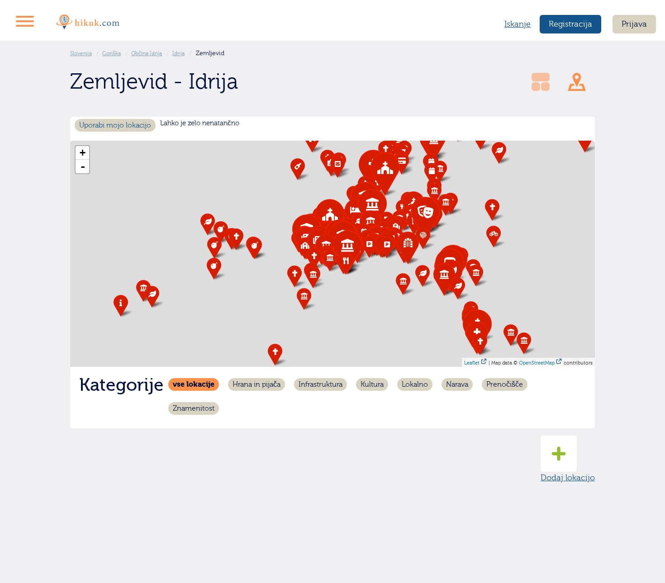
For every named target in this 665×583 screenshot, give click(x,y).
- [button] (83, 166)
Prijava (634, 24)
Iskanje (517, 24)
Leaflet (472, 363)
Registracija (570, 24)
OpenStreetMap (537, 363)
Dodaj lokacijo (568, 478)
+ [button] (83, 152)
